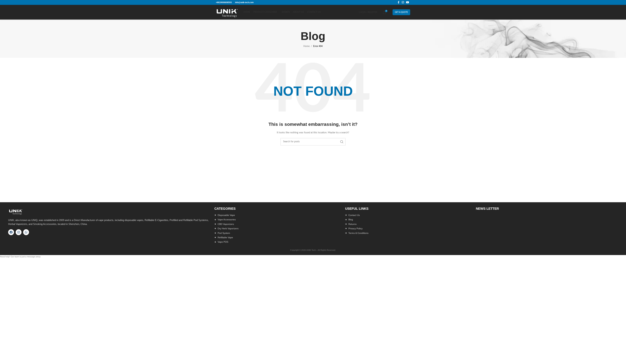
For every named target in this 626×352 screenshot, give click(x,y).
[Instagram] (19, 232)
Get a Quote (401, 12)
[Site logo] (228, 12)
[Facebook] (11, 232)
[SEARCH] (342, 142)
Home (306, 46)
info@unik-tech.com (244, 2)
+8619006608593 (224, 2)
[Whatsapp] (26, 232)
